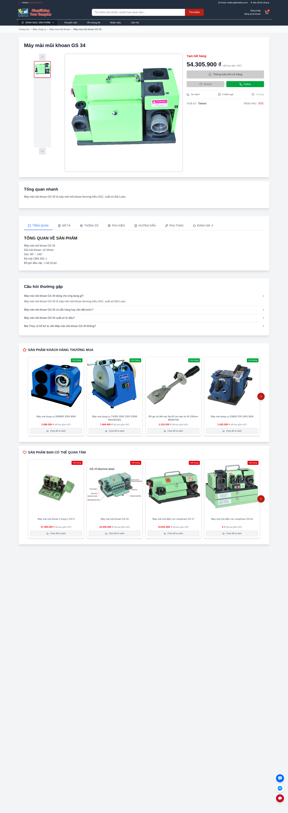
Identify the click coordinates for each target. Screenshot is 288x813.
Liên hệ (135, 22)
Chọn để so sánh (58, 431)
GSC (261, 103)
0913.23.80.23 (36, 3)
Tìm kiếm (194, 12)
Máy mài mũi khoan (60, 29)
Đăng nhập (255, 11)
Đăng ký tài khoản (252, 14)
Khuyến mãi (70, 22)
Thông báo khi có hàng (227, 74)
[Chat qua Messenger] (280, 788)
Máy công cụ (39, 29)
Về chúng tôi (93, 22)
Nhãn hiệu (115, 22)
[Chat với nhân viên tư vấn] (280, 798)
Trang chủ (24, 29)
